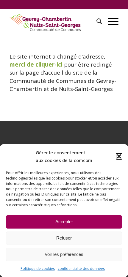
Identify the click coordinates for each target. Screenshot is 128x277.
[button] (119, 156)
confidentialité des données (81, 268)
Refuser (64, 237)
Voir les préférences (64, 254)
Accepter (64, 221)
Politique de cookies (38, 268)
